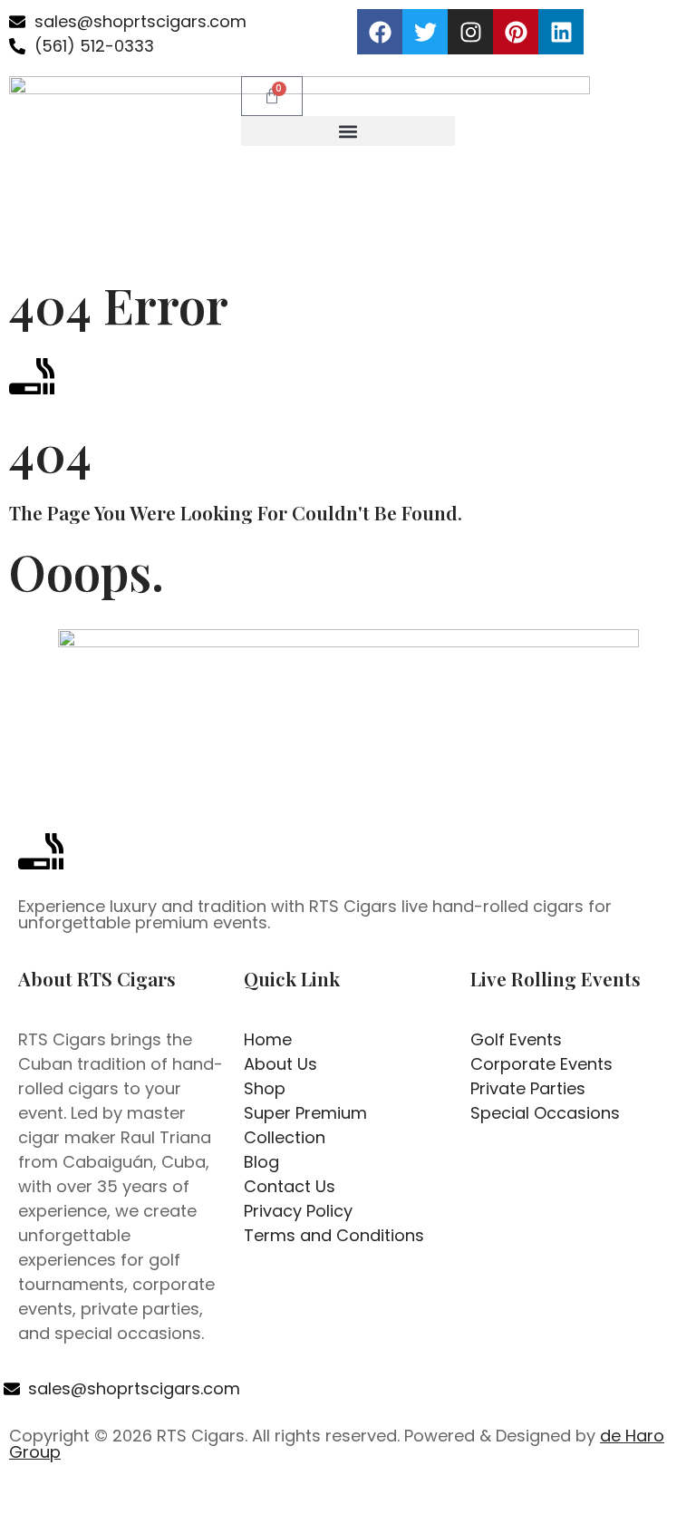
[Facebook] (379, 31)
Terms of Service (537, 1494)
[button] (348, 131)
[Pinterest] (515, 31)
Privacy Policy (419, 1494)
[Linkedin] (561, 31)
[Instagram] (470, 31)
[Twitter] (425, 31)
